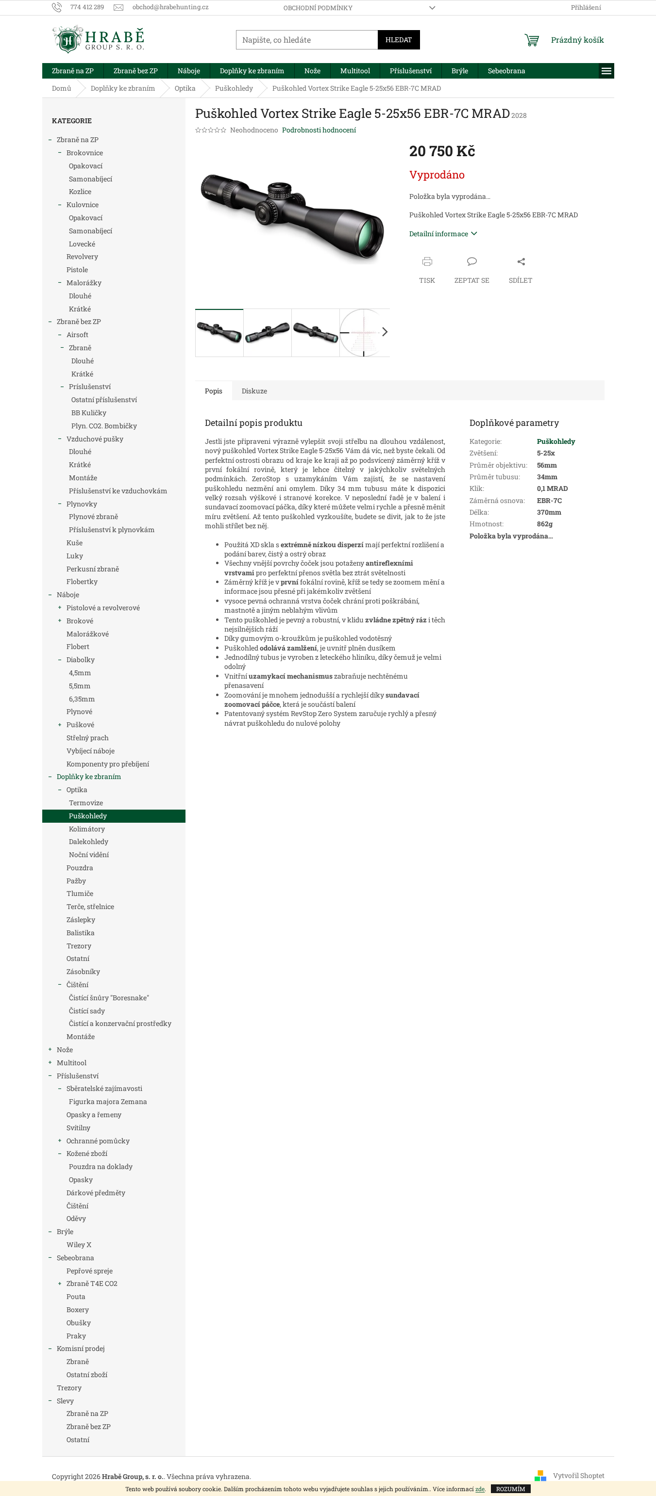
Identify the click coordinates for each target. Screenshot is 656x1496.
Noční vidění (89, 854)
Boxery (78, 1309)
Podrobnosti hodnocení (319, 129)
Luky (75, 555)
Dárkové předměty (96, 1192)
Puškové (80, 724)
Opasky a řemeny (94, 1114)
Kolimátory (87, 828)
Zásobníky (83, 971)
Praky (76, 1335)
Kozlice (80, 191)
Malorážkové (88, 633)
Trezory (79, 945)
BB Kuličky (88, 412)
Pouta (76, 1296)
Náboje (68, 594)
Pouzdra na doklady (101, 1166)
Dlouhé (80, 295)
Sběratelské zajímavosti (104, 1088)
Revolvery (82, 256)
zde (480, 1489)
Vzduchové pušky (95, 438)
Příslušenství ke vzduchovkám (118, 490)
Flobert (78, 646)
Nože (65, 1049)
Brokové (80, 620)
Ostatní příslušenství (104, 399)
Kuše (75, 542)
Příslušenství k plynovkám (112, 529)
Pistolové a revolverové (103, 607)
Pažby (76, 880)
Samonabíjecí (90, 178)
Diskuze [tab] (254, 390)
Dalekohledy (88, 841)
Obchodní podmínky (318, 7)
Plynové (79, 711)
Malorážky (84, 282)
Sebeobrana (75, 1257)
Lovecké (82, 243)
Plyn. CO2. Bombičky (104, 425)
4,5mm (80, 672)
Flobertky (82, 581)
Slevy (65, 1400)
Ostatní (78, 958)
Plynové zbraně (93, 516)
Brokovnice (85, 152)
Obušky (79, 1322)
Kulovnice (83, 204)
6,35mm (82, 698)
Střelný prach (88, 737)
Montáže (83, 477)
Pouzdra (80, 867)
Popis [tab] (213, 390)
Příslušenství (78, 1075)
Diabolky (81, 659)
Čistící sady (87, 1010)
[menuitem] (72, 71)
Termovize (86, 802)
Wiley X (79, 1244)
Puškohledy (88, 815)
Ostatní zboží (87, 1374)
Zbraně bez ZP (79, 321)
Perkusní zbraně (93, 568)
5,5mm (80, 685)
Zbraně (80, 347)
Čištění (77, 984)
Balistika (81, 932)
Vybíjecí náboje (91, 750)
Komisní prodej (81, 1348)
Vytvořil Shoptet (579, 1475)
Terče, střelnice (90, 906)
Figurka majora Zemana (108, 1101)
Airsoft (77, 334)
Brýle (65, 1231)
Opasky (81, 1179)
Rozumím (510, 1489)
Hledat (399, 39)
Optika (77, 789)
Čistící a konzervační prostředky (120, 1023)
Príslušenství (90, 386)
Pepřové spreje (90, 1270)
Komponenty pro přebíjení (108, 763)
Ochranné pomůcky (98, 1140)
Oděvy (76, 1218)
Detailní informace (438, 233)
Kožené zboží (87, 1153)
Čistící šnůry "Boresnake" (109, 997)
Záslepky (81, 919)
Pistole (77, 269)
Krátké (80, 308)
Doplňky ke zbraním (89, 776)
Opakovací (85, 165)
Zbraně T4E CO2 (92, 1283)
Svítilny (78, 1127)
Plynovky (82, 503)
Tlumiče (80, 893)
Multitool (71, 1062)
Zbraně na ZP (78, 139)
